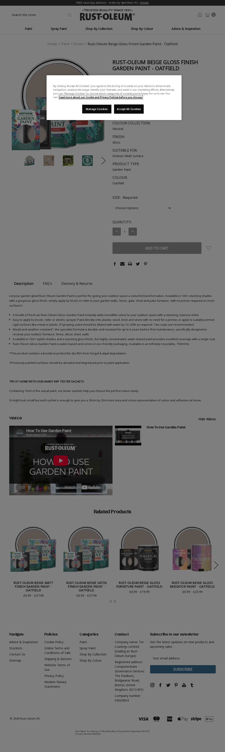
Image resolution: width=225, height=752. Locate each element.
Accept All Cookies (129, 109)
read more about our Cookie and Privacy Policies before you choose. (100, 97)
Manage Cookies (96, 109)
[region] (114, 97)
